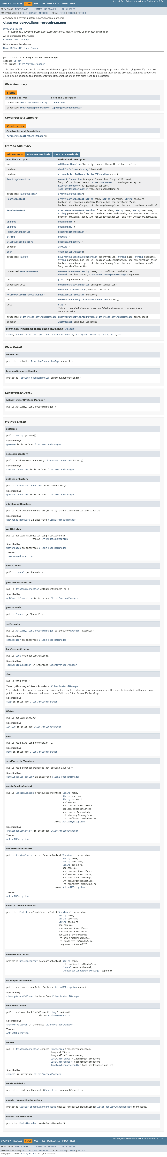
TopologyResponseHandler (35, 107)
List (94, 182)
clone (9, 334)
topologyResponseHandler (67, 107)
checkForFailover (68, 169)
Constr (33, 13)
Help (72, 3)
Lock (9, 251)
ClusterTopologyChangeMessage (38, 317)
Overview (6, 3)
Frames (38, 9)
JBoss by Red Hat (28, 1153)
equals (19, 334)
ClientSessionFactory (20, 241)
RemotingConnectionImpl (34, 102)
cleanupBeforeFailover (71, 174)
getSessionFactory (69, 241)
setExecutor (65, 294)
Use (36, 3)
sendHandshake (66, 284)
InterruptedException (55, 539)
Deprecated (53, 3)
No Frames (50, 9)
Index (65, 3)
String (84, 169)
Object (18, 61)
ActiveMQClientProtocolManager (26, 136)
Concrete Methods (66, 154)
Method (43, 13)
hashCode (57, 334)
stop (60, 304)
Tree (42, 3)
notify (69, 334)
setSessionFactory (69, 299)
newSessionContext (69, 271)
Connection (75, 179)
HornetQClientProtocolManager (21, 48)
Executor (79, 294)
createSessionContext (71, 199)
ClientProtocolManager (17, 39)
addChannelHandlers (70, 164)
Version (90, 210)
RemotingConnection (18, 179)
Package (17, 3)
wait (105, 334)
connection (58, 102)
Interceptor (106, 182)
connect (62, 179)
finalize (31, 334)
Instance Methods (38, 154)
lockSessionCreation (70, 251)
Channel (11, 221)
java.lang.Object (12, 29)
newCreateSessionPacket (72, 257)
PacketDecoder (28, 194)
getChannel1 (65, 226)
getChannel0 (65, 221)
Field (24, 13)
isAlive (62, 246)
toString (95, 334)
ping (60, 279)
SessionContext (16, 199)
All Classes (68, 9)
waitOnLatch (65, 321)
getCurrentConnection (71, 232)
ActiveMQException (98, 174)
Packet (24, 257)
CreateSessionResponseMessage (107, 274)
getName (62, 236)
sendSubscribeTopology (71, 289)
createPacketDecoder (70, 194)
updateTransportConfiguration (76, 317)
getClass (44, 334)
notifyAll (81, 334)
